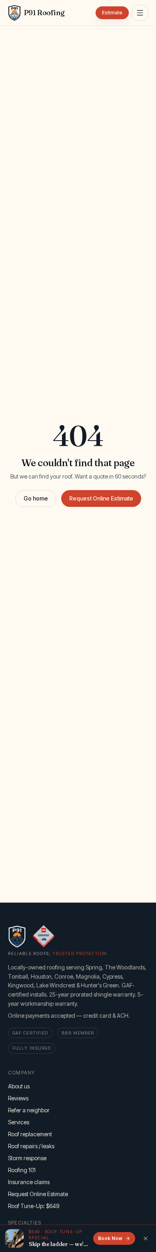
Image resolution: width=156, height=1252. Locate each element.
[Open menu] (140, 13)
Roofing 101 (22, 1170)
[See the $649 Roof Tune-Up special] (14, 1238)
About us (19, 1086)
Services (18, 1122)
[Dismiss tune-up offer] (145, 1238)
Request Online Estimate (101, 498)
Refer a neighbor (29, 1110)
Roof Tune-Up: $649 (33, 1206)
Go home (36, 498)
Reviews (18, 1098)
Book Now (110, 1238)
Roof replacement (30, 1134)
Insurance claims (29, 1182)
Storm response (27, 1158)
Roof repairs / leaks (31, 1146)
